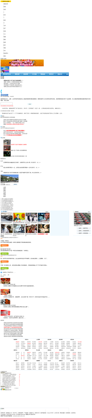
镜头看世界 (46, 348)
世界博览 (40, 348)
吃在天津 (68, 369)
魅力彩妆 (34, 343)
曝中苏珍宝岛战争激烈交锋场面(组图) (13, 324)
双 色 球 (74, 348)
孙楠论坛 (63, 348)
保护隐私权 (43, 412)
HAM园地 (40, 366)
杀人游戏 (57, 348)
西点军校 (68, 363)
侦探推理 (51, 346)
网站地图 (62, 412)
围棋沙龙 (79, 348)
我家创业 (17, 366)
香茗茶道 (68, 366)
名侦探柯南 (68, 358)
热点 (4, 122)
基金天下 (17, 363)
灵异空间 (74, 352)
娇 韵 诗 (17, 354)
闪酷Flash (63, 355)
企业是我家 (29, 369)
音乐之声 (51, 345)
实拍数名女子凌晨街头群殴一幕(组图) (13, 330)
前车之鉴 (29, 366)
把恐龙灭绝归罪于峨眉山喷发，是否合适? (16, 133)
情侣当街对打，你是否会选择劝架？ (15, 132)
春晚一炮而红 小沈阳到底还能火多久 (13, 82)
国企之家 (29, 367)
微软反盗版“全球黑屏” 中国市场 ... (8, 381)
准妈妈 (28, 354)
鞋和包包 (34, 346)
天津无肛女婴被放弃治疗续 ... (8, 206)
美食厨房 (63, 363)
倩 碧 (22, 354)
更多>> (47, 211)
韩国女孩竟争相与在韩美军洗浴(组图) (13, 322)
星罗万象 (51, 352)
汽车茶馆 (45, 363)
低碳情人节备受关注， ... (9, 272)
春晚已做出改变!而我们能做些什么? (13, 86)
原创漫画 (68, 352)
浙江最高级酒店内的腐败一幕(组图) (7, 110)
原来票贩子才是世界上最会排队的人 (13, 85)
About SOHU (50, 412)
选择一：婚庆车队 (83, 228)
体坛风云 (74, 341)
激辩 (4, 132)
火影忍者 (63, 357)
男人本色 (40, 358)
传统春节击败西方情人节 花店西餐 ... (9, 378)
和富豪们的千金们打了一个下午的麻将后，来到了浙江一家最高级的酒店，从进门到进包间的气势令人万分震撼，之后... (32, 113)
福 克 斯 (51, 369)
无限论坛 (17, 367)
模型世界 (40, 369)
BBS (4, 50)
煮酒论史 (79, 354)
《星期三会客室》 (8, 295)
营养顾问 (63, 364)
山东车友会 (57, 369)
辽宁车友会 (52, 366)
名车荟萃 (45, 366)
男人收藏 (45, 352)
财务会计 (74, 367)
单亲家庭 (29, 357)
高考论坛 (74, 366)
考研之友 (79, 366)
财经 (4, 20)
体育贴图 (74, 346)
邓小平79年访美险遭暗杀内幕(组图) (13, 334)
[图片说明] (15, 184)
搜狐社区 (60, 74)
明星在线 (68, 345)
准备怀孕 (34, 352)
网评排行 (51, 74)
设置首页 (3, 412)
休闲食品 (63, 369)
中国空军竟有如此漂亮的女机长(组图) (13, 331)
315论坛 (33, 364)
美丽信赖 (17, 352)
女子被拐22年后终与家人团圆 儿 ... (9, 384)
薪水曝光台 (75, 369)
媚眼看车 (40, 367)
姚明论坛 (74, 345)
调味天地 (68, 367)
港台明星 (63, 341)
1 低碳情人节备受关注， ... (6, 388)
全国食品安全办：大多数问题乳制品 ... (9, 374)
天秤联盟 (57, 358)
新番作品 (63, 358)
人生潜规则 (23, 346)
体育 (4, 9)
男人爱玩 (45, 358)
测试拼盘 (51, 355)
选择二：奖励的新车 (84, 230)
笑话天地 (57, 341)
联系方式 (37, 412)
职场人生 (79, 367)
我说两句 (5, 53)
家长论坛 (79, 363)
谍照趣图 (45, 364)
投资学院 (22, 366)
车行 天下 (40, 363)
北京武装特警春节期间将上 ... (8, 209)
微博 (4, 42)
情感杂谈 (22, 345)
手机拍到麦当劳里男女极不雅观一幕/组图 (16, 121)
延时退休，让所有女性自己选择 (12, 83)
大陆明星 (68, 341)
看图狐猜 (43, 74)
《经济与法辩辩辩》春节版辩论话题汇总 (13, 316)
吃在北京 (68, 364)
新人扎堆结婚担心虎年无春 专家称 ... (9, 385)
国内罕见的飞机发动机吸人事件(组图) (13, 333)
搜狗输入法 (9, 412)
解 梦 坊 (51, 358)
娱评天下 (51, 343)
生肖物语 (51, 357)
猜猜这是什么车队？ (78, 225)
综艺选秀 (57, 343)
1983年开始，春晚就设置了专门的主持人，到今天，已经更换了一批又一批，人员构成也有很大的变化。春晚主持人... (32, 108)
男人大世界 (46, 355)
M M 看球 (80, 345)
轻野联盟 (45, 367)
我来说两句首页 (7, 74)
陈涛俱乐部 (68, 348)
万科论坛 (34, 369)
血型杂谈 (57, 357)
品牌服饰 (29, 346)
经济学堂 (22, 369)
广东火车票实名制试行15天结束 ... (8, 376)
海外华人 (45, 345)
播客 (4, 39)
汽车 (4, 25)
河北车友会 (52, 367)
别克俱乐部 (57, 366)
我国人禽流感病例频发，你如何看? (7, 96)
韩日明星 (63, 343)
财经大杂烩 (29, 363)
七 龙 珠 (67, 354)
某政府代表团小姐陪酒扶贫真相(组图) (13, 336)
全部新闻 (68, 412)
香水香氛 (34, 341)
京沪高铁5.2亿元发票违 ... (8, 202)
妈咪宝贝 (34, 354)
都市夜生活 (23, 348)
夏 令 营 (56, 363)
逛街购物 (29, 348)
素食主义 (63, 367)
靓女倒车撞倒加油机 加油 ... (8, 207)
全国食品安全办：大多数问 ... (8, 204)
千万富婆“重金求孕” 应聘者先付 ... (8, 382)
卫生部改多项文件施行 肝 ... (8, 203)
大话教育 (74, 363)
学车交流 (45, 369)
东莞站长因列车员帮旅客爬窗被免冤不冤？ (9, 255)
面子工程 (45, 354)
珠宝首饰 (34, 348)
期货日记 (22, 367)
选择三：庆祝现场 (83, 233)
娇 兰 (17, 355)
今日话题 (34, 74)
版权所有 (33, 414)
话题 (4, 119)
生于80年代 (23, 343)
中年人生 (17, 343)
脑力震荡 (57, 346)
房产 (4, 28)
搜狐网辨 (25, 74)
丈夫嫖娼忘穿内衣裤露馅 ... (8, 198)
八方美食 (63, 366)
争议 (4, 130)
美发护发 (29, 345)
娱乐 (4, 14)
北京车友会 (52, 363)
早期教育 (34, 358)
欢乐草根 (45, 341)
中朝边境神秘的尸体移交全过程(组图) (13, 325)
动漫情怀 (63, 352)
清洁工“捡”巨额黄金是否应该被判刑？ (8, 128)
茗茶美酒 (45, 357)
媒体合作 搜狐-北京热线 (9, 305)
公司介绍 (56, 412)
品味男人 (40, 352)
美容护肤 (29, 341)
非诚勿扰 (22, 341)
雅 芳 (17, 357)
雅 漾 (22, 358)
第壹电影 (57, 345)
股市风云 (17, 364)
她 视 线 (45, 346)
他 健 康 (40, 355)
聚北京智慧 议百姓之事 (9, 284)
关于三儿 (17, 348)
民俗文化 (74, 357)
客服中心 (31, 412)
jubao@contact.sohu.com (19, 415)
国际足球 (79, 343)
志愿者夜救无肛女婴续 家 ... (8, 200)
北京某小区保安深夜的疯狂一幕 (19, 156)
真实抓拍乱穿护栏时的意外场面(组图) (13, 328)
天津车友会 (52, 364)
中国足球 (74, 343)
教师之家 (74, 364)
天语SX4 (56, 367)
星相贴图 (51, 354)
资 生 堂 (17, 358)
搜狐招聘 (20, 412)
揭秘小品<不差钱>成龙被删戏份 (19, 150)
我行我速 (57, 364)
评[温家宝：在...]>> (36, 162)
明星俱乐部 (63, 346)
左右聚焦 (34, 366)
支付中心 (15, 412)
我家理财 (22, 363)
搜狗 (4, 56)
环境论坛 (40, 346)
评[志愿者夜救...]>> (37, 172)
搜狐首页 (5, 4)
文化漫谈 (79, 358)
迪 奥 (22, 357)
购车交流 (40, 364)
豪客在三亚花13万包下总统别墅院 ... (9, 379)
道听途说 (40, 343)
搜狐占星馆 (57, 354)
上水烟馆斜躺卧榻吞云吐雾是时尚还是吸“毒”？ (10, 237)
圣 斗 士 (67, 357)
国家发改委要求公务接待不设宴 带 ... (9, 380)
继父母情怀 (29, 355)
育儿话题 (34, 357)
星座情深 (57, 355)
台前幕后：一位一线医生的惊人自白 (15, 122)
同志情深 (17, 346)
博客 (4, 48)
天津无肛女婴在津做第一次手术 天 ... (9, 375)
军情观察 (40, 345)
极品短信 (51, 348)
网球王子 (63, 354)
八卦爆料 (51, 341)
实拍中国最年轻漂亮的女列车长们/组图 (16, 119)
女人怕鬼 (17, 345)
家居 (4, 31)
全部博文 (73, 412)
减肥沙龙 (34, 345)
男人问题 (40, 354)
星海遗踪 (63, 345)
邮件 (4, 45)
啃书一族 (74, 358)
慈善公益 (45, 343)
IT (4, 23)
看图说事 (17, 74)
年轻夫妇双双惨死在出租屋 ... (8, 208)
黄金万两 (22, 364)
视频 (4, 36)
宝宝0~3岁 (34, 355)
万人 (4, 135)
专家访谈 (29, 358)
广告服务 (26, 412)
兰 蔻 (22, 352)
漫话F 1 (79, 346)
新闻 (4, 6)
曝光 (4, 121)
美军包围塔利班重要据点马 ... (8, 201)
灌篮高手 (68, 355)
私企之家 (34, 367)
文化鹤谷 (74, 355)
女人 (4, 34)
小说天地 (79, 355)
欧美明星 (68, 343)
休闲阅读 (79, 357)
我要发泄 (79, 369)
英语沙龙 (79, 364)
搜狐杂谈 (79, 352)
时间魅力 (40, 357)
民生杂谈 (17, 369)
